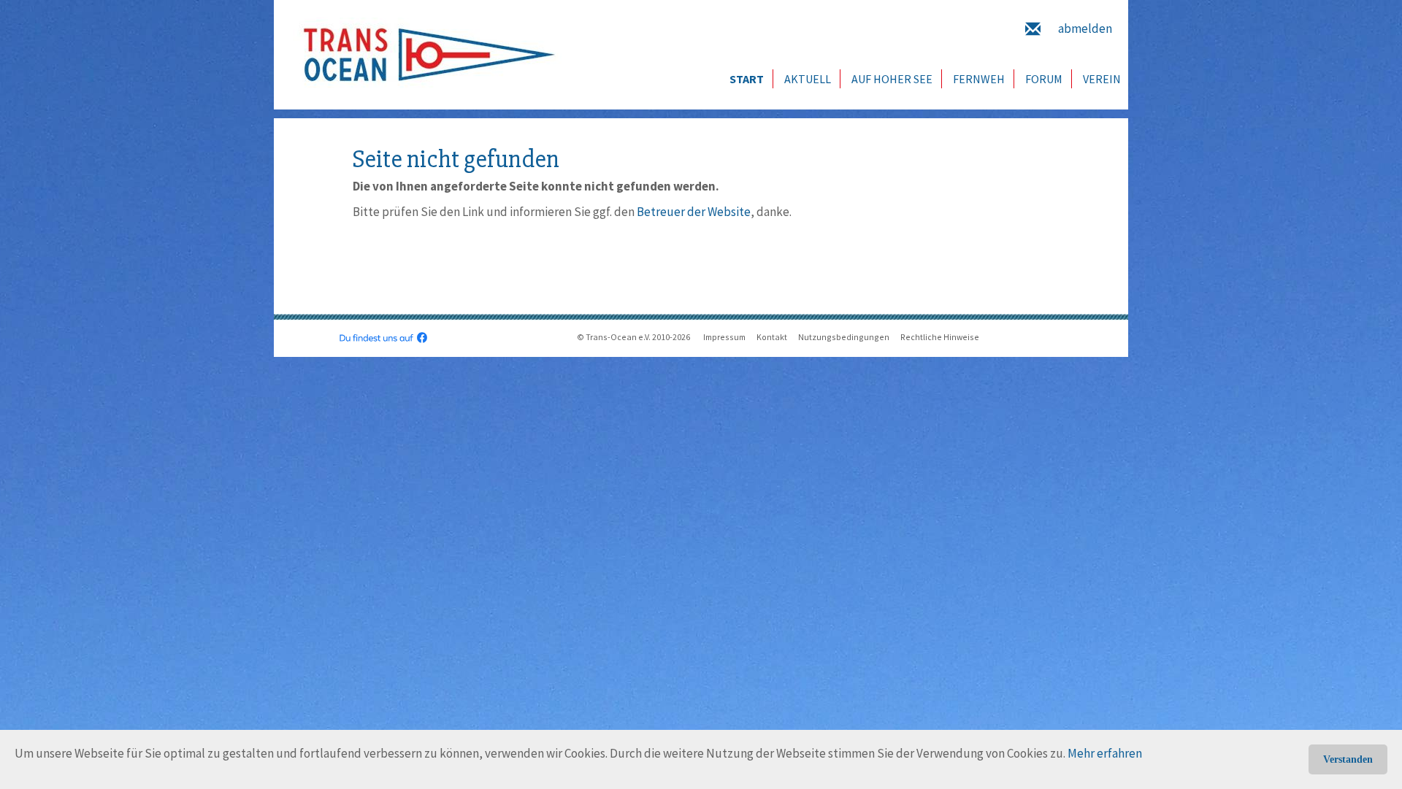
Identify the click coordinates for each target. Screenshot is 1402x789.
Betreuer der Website (694, 212)
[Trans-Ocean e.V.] (424, 55)
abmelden (1085, 28)
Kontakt (771, 336)
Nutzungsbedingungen (843, 336)
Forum (1043, 79)
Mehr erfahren (1105, 753)
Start (746, 79)
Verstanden (1348, 759)
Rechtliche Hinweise (939, 336)
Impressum (724, 336)
